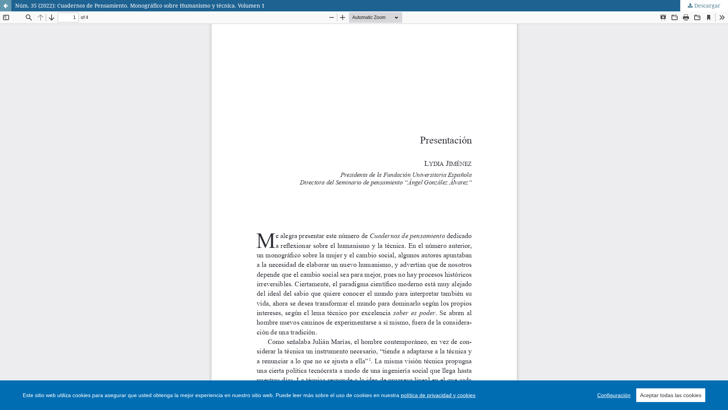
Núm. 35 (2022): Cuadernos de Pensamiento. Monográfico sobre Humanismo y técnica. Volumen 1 (140, 5)
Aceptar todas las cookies (670, 395)
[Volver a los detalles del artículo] (5, 5)
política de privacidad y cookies (438, 395)
